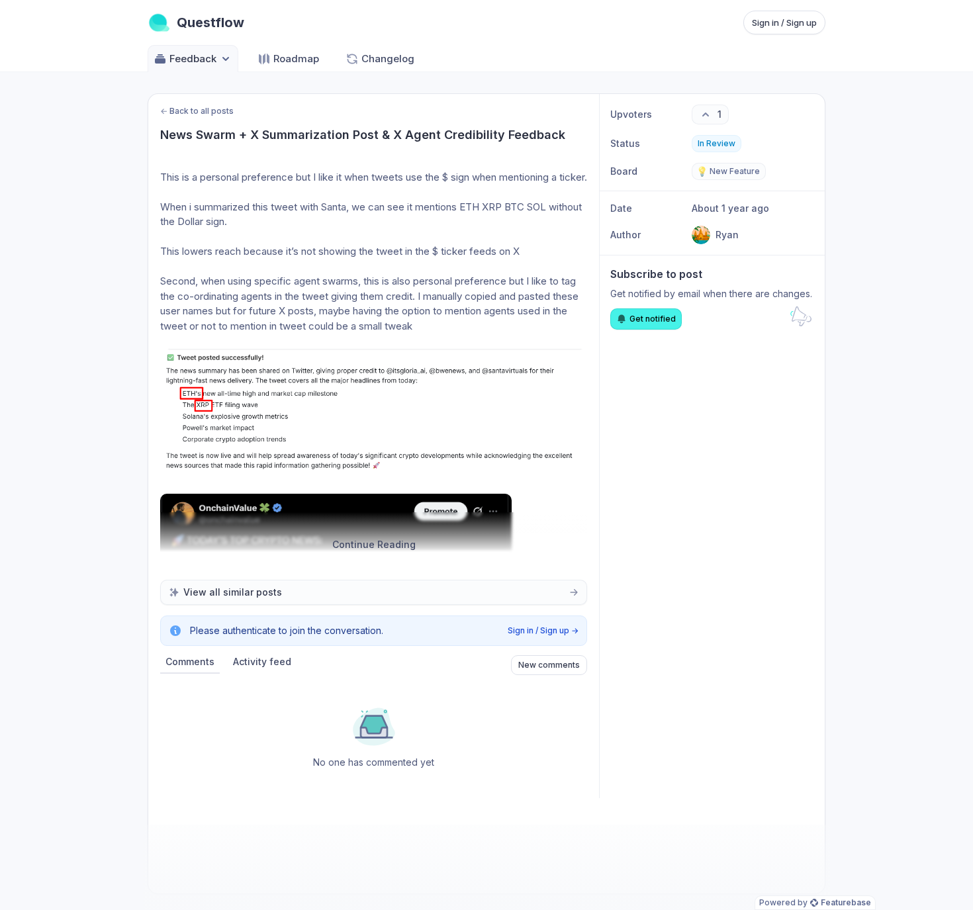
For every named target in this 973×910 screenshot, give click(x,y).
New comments (549, 665)
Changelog (387, 58)
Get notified (652, 319)
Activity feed (262, 661)
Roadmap (296, 58)
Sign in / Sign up (784, 22)
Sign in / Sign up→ (543, 630)
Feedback (192, 58)
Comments (189, 661)
